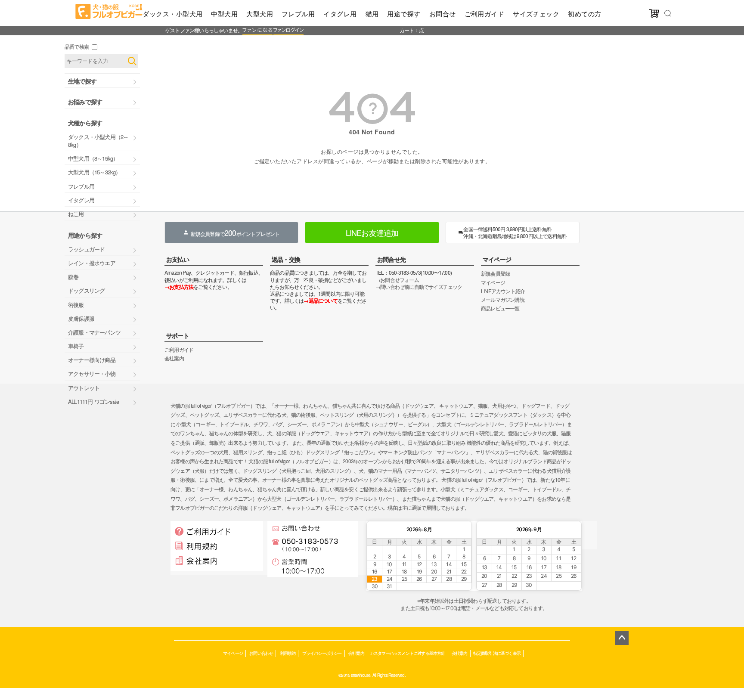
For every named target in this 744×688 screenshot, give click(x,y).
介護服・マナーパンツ (94, 332)
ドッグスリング (86, 290)
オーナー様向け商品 (91, 360)
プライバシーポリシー (322, 653)
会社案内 (174, 358)
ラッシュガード (86, 249)
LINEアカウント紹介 (503, 290)
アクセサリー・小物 (91, 373)
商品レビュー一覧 (500, 308)
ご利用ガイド (485, 13)
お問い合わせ (261, 653)
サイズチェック (536, 13)
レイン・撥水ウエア (91, 263)
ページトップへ (622, 638)
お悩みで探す (85, 101)
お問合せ (442, 13)
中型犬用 (224, 13)
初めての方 (584, 13)
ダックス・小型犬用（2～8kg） (98, 141)
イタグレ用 (339, 13)
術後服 (76, 305)
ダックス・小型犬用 (172, 13)
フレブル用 (298, 13)
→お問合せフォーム (397, 279)
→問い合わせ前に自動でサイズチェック (418, 286)
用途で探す (403, 13)
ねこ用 (76, 214)
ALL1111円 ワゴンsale (93, 401)
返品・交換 (286, 259)
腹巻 (73, 277)
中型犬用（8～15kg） (93, 158)
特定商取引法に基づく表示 (497, 653)
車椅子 (76, 346)
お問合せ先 (391, 259)
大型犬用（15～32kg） (94, 172)
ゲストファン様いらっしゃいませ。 (203, 30)
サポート (177, 335)
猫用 (372, 13)
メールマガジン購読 (502, 299)
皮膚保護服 (81, 318)
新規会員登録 (495, 273)
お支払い (177, 259)
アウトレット (83, 388)
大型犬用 (259, 13)
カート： (409, 30)
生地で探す (82, 81)
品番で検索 (77, 46)
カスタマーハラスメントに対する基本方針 (407, 653)
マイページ (497, 259)
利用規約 (288, 653)
